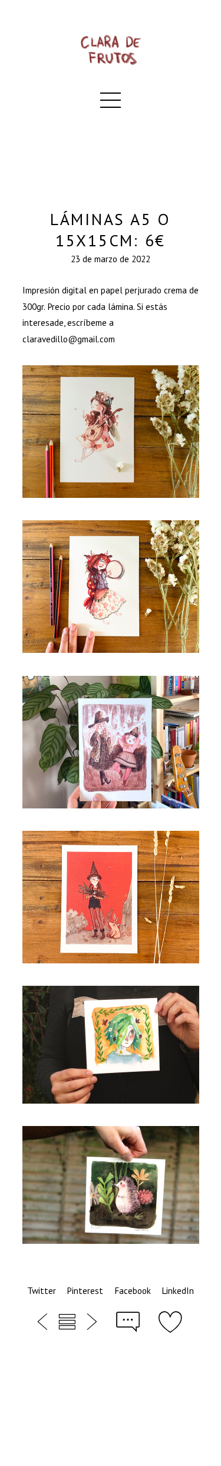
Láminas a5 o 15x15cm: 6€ (110, 230)
